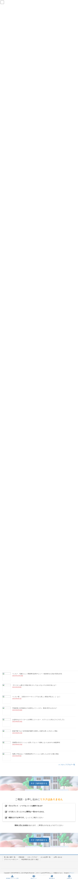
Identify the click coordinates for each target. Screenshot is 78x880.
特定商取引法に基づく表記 (29, 859)
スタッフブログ (32, 857)
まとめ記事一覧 (45, 857)
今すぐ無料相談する (39, 783)
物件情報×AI (52, 878)
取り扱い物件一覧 (9, 857)
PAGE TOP (74, 871)
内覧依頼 (21, 857)
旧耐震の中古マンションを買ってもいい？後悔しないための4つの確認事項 (36, 742)
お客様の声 (69, 878)
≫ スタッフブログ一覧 (66, 764)
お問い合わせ (58, 857)
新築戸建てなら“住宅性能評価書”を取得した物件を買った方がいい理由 (34, 731)
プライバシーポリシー (11, 859)
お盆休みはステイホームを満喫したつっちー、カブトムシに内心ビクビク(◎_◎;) (38, 719)
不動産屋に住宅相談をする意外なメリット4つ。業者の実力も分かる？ (34, 708)
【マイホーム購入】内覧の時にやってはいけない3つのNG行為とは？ (34, 685)
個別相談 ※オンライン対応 (12, 878)
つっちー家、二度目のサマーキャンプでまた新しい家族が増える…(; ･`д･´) (36, 696)
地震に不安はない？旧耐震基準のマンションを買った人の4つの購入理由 (35, 754)
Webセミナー (34, 878)
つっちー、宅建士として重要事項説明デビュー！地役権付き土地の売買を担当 (37, 674)
